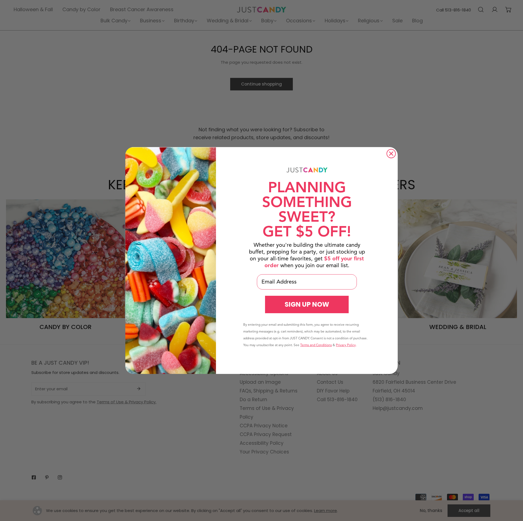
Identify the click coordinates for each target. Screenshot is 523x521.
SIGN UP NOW (307, 304)
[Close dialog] (391, 153)
